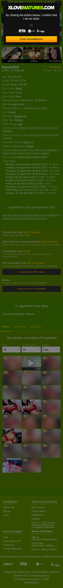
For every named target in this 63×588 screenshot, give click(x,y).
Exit (31, 25)
